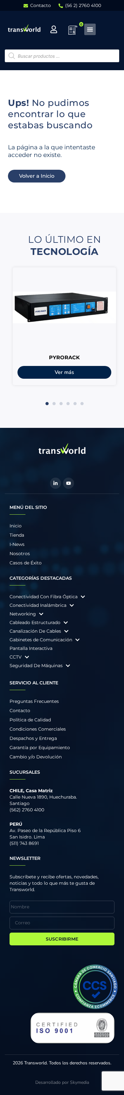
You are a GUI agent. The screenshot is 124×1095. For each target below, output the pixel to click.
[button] (47, 403)
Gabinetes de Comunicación (41, 640)
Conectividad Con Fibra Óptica (44, 597)
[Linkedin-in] (55, 483)
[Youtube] (68, 483)
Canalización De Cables (35, 631)
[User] (54, 29)
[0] (72, 32)
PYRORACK (64, 357)
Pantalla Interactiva (31, 648)
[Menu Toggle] (90, 29)
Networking (23, 614)
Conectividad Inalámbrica (38, 605)
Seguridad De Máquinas (36, 665)
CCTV (16, 657)
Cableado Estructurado (35, 622)
